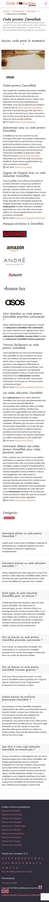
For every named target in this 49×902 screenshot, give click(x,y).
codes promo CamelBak (28, 155)
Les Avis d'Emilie (9, 883)
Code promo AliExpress (25, 500)
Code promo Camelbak (16, 14)
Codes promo (18, 11)
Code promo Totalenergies (13, 826)
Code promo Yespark (10, 841)
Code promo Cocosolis (11, 845)
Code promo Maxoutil (11, 837)
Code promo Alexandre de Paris (29, 387)
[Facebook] (40, 888)
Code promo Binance (10, 810)
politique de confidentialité (29, 895)
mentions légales (9, 895)
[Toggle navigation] (45, 3)
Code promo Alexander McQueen (30, 218)
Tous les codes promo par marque (16, 871)
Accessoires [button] (9, 518)
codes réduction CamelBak (30, 107)
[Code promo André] (15, 261)
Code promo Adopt (23, 167)
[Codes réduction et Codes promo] (21, 3)
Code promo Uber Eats (11, 814)
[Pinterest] (7, 892)
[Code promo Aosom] (15, 274)
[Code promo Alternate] (15, 233)
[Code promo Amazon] (15, 247)
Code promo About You (25, 122)
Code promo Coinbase (11, 822)
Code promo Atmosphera (12, 833)
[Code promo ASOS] (15, 302)
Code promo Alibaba (24, 440)
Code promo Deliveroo (11, 818)
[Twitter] (3, 892)
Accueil (6, 11)
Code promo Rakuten (11, 829)
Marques (31, 11)
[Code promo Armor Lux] (15, 288)
